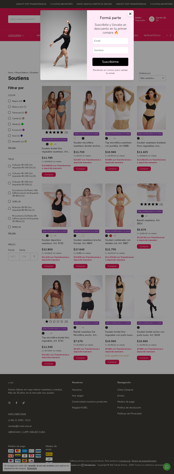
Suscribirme (110, 62)
